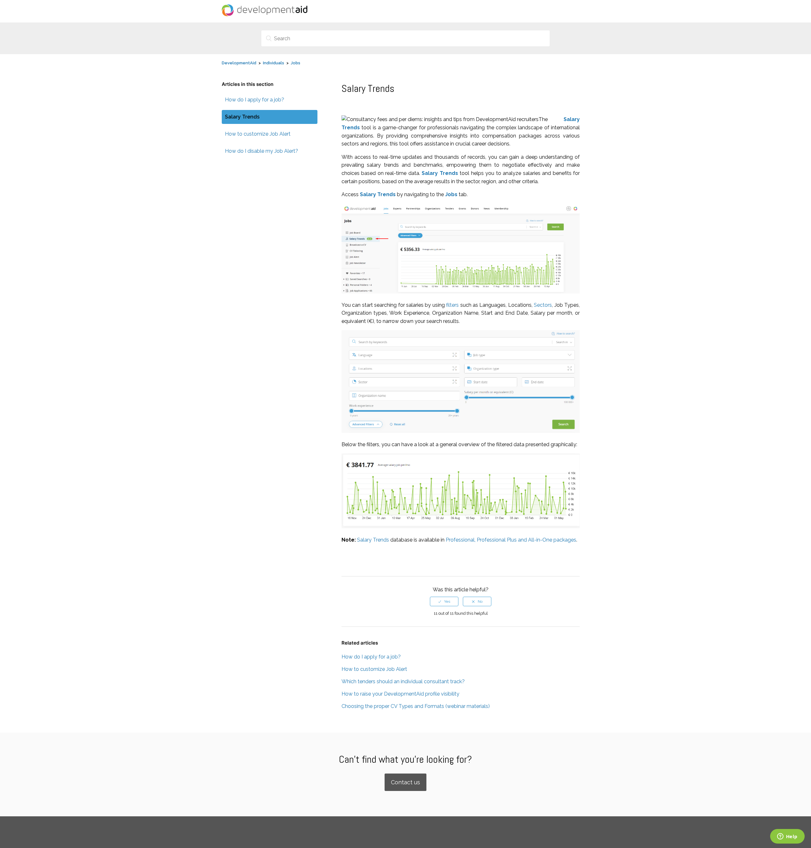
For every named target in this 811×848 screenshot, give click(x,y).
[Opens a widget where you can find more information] (787, 837)
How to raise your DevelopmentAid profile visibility (400, 694)
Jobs (295, 63)
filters (452, 305)
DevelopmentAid (239, 63)
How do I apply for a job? (254, 100)
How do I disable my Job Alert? (261, 151)
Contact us (405, 782)
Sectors (543, 305)
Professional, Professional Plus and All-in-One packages (511, 540)
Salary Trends (242, 117)
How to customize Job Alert (258, 134)
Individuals (273, 63)
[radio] (444, 601)
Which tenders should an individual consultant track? (403, 681)
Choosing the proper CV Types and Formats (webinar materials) (416, 706)
